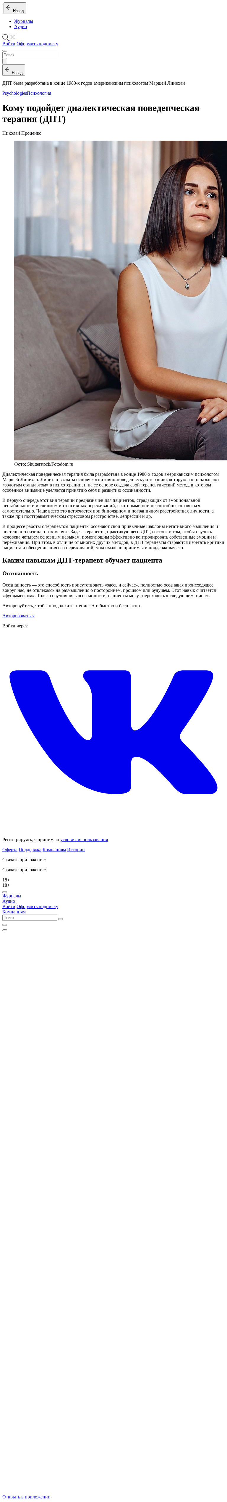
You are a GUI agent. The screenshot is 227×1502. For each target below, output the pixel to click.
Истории (76, 849)
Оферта (9, 849)
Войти (8, 43)
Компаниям (54, 849)
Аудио (20, 26)
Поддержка (30, 849)
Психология (39, 93)
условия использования (84, 839)
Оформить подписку (37, 43)
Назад (17, 11)
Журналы (23, 21)
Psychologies (14, 93)
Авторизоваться (18, 615)
